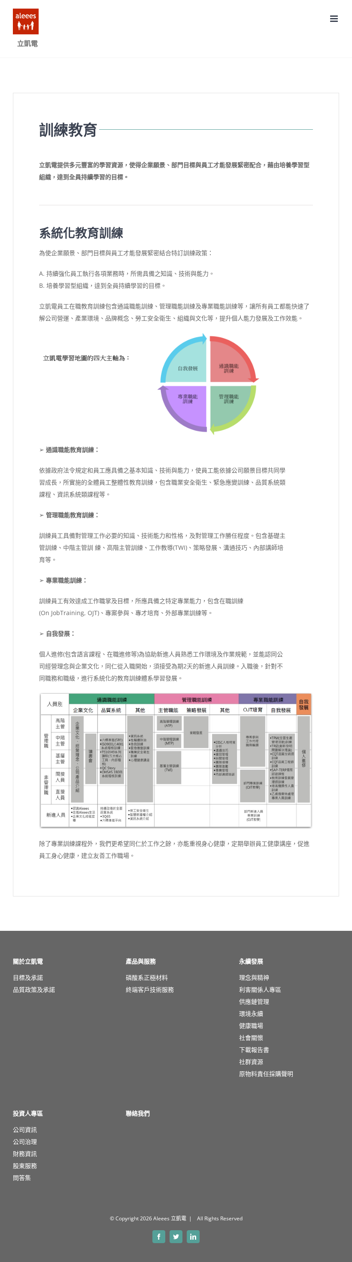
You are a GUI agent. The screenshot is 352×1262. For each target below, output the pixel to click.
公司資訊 (25, 1129)
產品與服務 (141, 961)
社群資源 (251, 1062)
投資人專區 (28, 1113)
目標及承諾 (28, 977)
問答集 (22, 1178)
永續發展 (251, 961)
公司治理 (25, 1141)
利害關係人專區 (260, 989)
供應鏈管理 (254, 1001)
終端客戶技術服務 (150, 989)
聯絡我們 (138, 1113)
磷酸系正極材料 (147, 977)
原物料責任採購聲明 (266, 1074)
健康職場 (251, 1025)
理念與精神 (254, 977)
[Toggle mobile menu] (334, 18)
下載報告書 (254, 1050)
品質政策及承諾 (34, 989)
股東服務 (25, 1165)
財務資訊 (25, 1153)
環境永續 (251, 1013)
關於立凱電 (28, 961)
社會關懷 (251, 1037)
